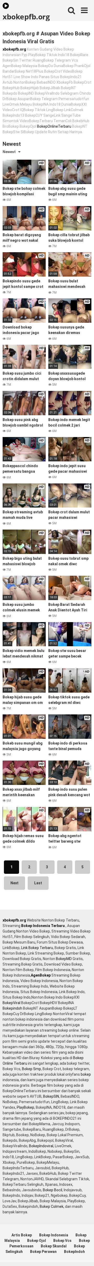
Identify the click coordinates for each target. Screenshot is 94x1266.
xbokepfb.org (26, 16)
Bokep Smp (31, 1069)
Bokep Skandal (54, 1246)
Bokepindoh (12, 1008)
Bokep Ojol (36, 1240)
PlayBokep (25, 1107)
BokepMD (64, 959)
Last (38, 883)
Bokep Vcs (62, 1240)
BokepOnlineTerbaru (54, 126)
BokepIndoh (74, 1251)
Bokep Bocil (52, 1190)
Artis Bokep (21, 1235)
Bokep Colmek (51, 1206)
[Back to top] (84, 1255)
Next (14, 883)
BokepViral (11, 1003)
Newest (9, 152)
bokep (86, 1074)
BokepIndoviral (41, 1146)
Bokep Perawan (43, 1251)
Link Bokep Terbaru (37, 948)
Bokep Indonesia (53, 1235)
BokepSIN (51, 1096)
